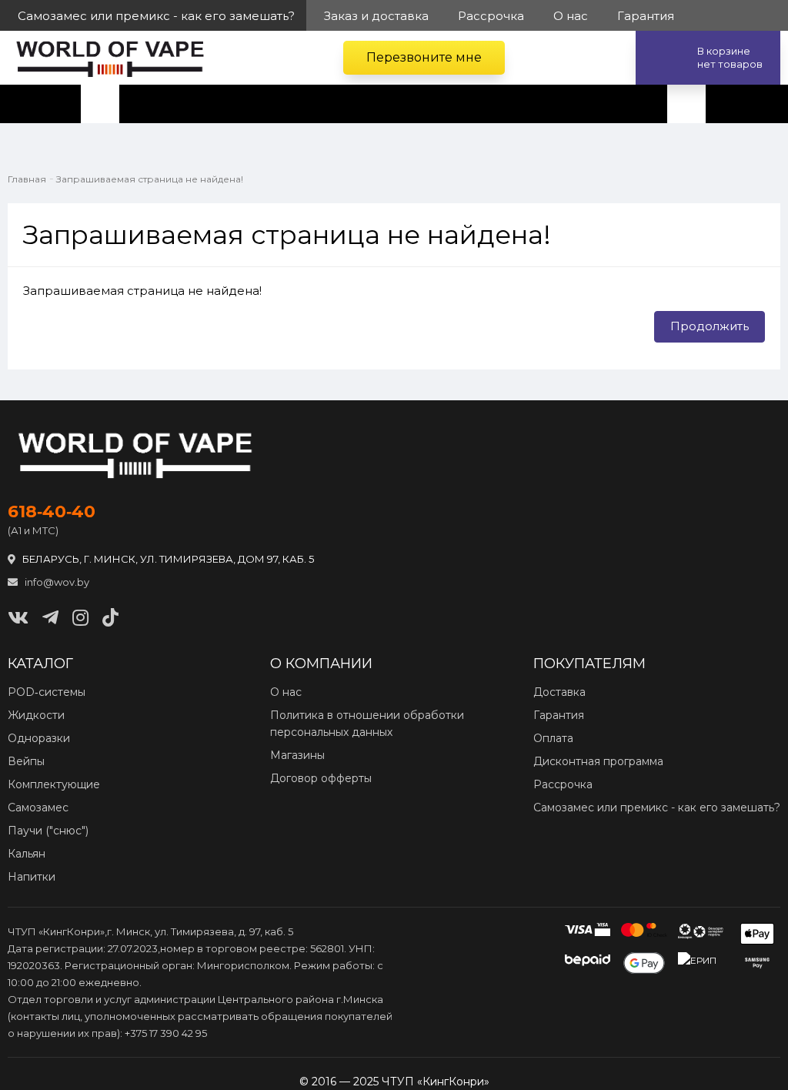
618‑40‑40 (51, 511)
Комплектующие (54, 784)
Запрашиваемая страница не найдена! (149, 179)
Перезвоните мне (424, 57)
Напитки (31, 877)
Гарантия (558, 715)
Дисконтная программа (598, 761)
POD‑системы (46, 692)
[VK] (18, 618)
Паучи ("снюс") (48, 831)
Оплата (553, 738)
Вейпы (26, 761)
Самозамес (38, 807)
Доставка (559, 692)
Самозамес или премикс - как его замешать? (656, 807)
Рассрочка (563, 784)
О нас (286, 692)
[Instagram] (80, 618)
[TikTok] (110, 618)
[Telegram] (50, 618)
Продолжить (709, 326)
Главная (27, 179)
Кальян (26, 854)
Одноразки (39, 738)
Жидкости (36, 715)
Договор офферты (321, 778)
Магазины (297, 755)
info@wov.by (55, 582)
